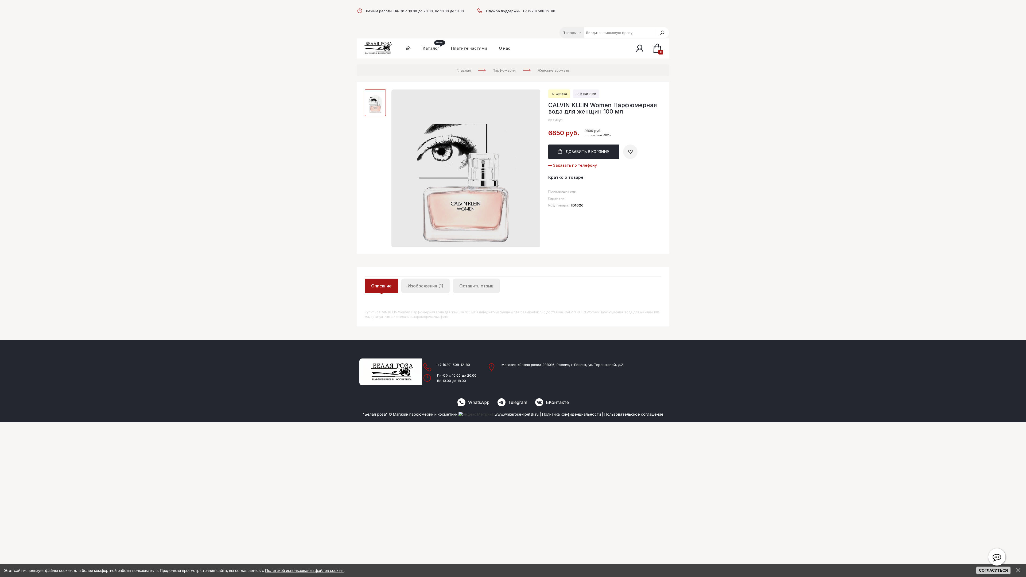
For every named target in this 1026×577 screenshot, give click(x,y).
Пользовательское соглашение (633, 414)
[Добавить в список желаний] (630, 152)
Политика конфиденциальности (571, 414)
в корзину (587, 151)
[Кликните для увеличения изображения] (465, 168)
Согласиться (993, 570)
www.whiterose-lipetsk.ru (517, 414)
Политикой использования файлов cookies (304, 570)
